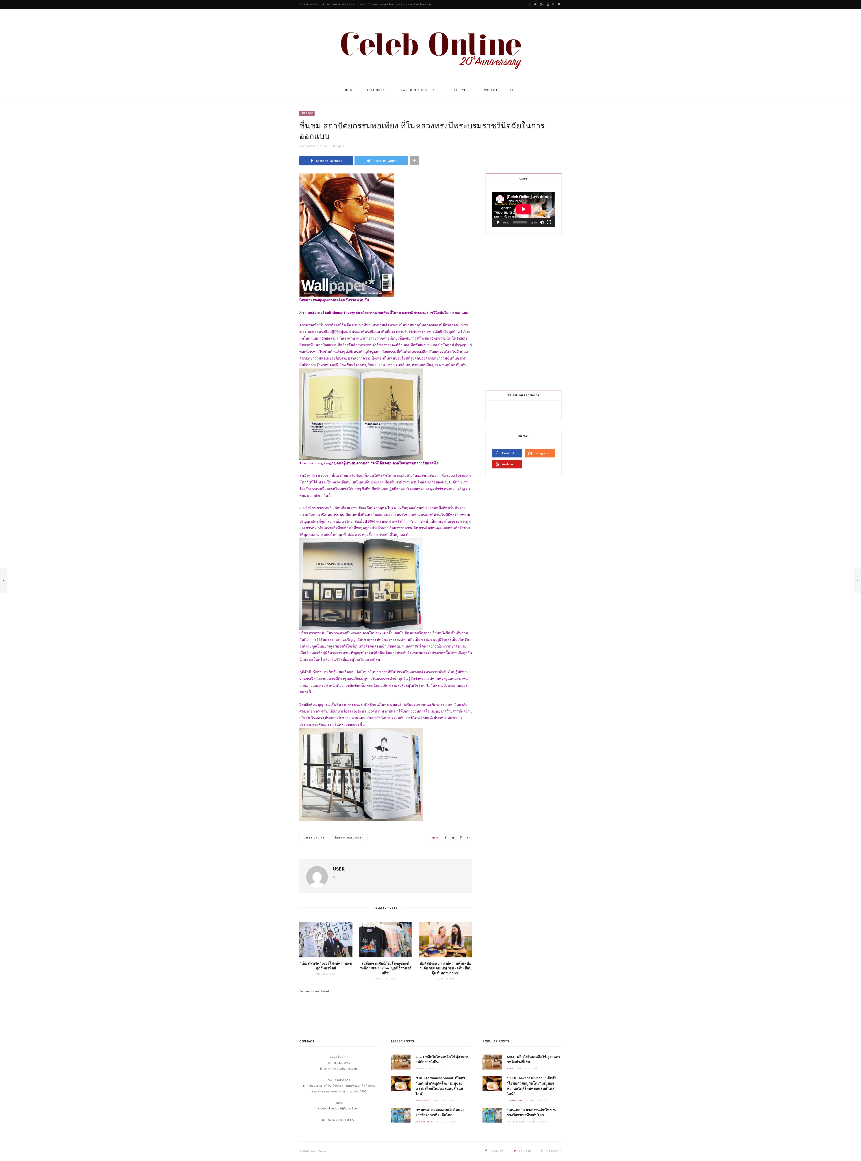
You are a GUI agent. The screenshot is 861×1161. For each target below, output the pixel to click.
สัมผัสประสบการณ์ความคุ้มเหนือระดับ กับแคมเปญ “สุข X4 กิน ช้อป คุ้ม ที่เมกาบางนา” (445, 968)
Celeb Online (314, 837)
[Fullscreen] (549, 222)
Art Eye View (424, 1121)
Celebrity (376, 90)
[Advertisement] (524, 311)
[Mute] (541, 222)
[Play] (498, 222)
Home (350, 90)
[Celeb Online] (430, 47)
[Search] (510, 90)
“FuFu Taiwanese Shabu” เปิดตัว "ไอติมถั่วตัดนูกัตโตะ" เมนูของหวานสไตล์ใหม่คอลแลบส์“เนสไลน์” (379, 4)
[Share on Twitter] (453, 837)
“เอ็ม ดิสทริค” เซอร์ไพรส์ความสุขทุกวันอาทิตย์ (326, 965)
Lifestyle (459, 90)
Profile (491, 90)
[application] (523, 209)
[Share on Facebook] (445, 837)
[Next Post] (857, 580)
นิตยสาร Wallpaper (349, 837)
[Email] (468, 837)
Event (419, 1068)
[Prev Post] (3, 580)
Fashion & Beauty (418, 90)
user (339, 869)
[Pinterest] (461, 837)
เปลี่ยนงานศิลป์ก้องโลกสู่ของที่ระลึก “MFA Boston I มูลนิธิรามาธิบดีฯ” (385, 968)
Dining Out (423, 1100)
